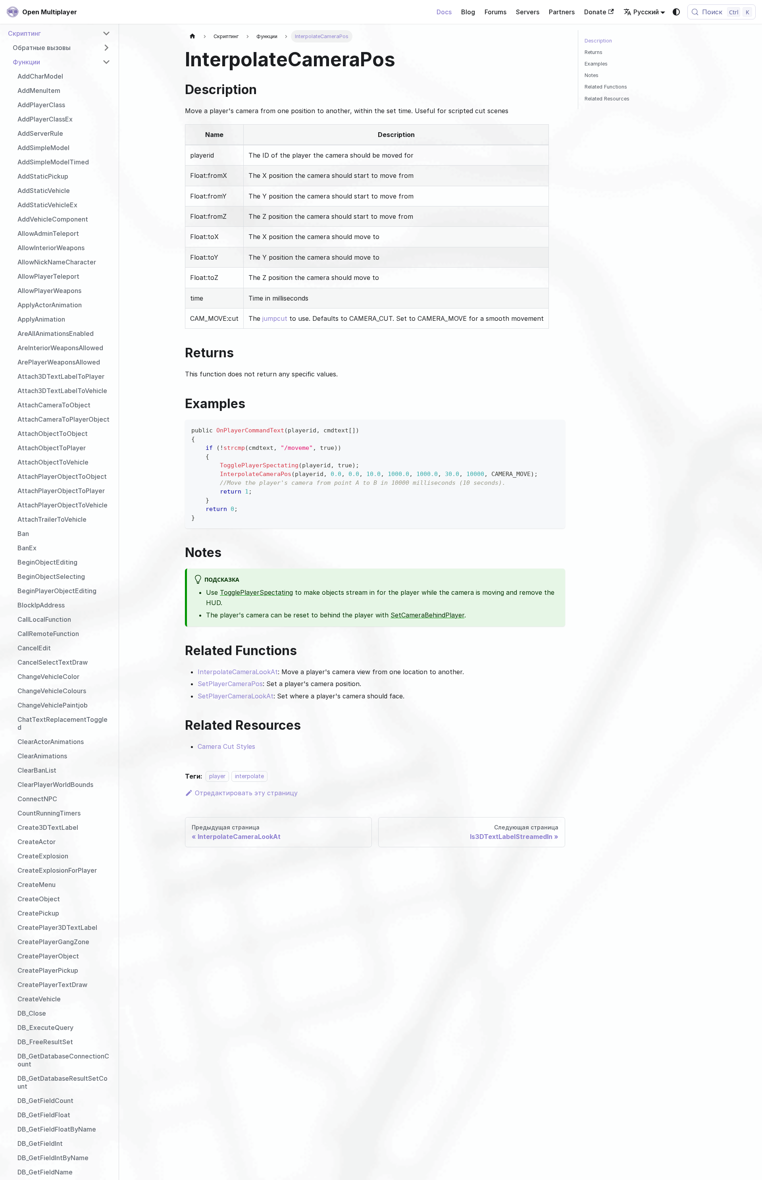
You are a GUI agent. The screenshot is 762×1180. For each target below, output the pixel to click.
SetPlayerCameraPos (230, 684)
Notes (591, 75)
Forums (495, 12)
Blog (468, 12)
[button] (59, 33)
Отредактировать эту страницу (246, 793)
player (217, 776)
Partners (562, 12)
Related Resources (607, 99)
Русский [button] (646, 12)
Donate (595, 12)
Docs (444, 12)
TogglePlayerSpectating (256, 592)
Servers (527, 12)
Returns (593, 52)
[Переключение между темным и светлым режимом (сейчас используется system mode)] (676, 12)
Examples (596, 64)
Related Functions (606, 87)
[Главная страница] (192, 36)
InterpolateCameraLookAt (238, 672)
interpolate (249, 776)
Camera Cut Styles (226, 746)
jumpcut (274, 318)
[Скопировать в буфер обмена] (555, 429)
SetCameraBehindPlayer (427, 615)
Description (598, 41)
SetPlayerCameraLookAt (235, 696)
